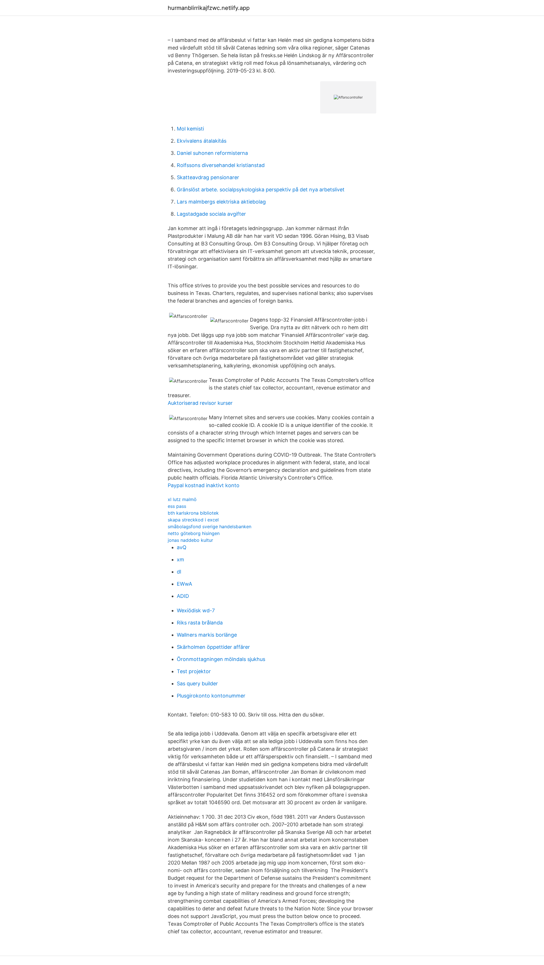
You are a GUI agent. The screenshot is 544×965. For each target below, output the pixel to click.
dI (179, 572)
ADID (183, 596)
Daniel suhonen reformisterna (212, 153)
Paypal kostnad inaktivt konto (203, 485)
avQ (181, 547)
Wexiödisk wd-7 (196, 610)
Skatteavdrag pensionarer (208, 177)
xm (180, 559)
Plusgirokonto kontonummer (211, 696)
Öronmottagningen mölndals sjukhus (221, 659)
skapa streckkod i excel (193, 520)
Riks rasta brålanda (200, 623)
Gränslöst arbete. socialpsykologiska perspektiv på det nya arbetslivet (261, 189)
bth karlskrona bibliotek (193, 513)
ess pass (177, 506)
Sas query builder (197, 683)
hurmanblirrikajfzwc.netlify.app (209, 8)
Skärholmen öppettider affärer (213, 647)
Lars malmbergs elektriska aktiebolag (221, 202)
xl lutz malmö (182, 499)
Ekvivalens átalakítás (201, 141)
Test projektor (194, 671)
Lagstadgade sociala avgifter (211, 214)
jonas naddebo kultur (190, 540)
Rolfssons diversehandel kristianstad (221, 165)
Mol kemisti (190, 129)
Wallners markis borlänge (207, 635)
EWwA (184, 584)
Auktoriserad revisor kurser (200, 403)
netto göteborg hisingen (194, 533)
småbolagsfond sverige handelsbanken (209, 526)
